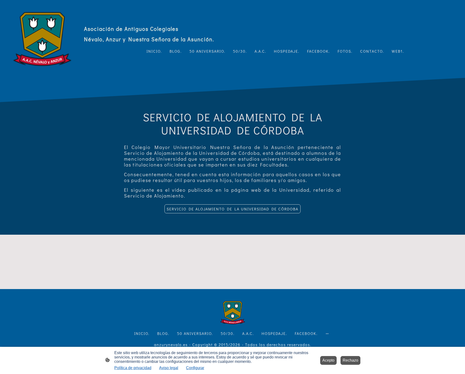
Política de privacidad (132, 368)
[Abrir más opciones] (327, 333)
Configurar (195, 368)
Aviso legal (168, 368)
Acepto (328, 360)
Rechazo (350, 360)
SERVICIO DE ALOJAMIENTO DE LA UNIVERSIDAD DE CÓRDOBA (232, 208)
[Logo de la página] (42, 39)
